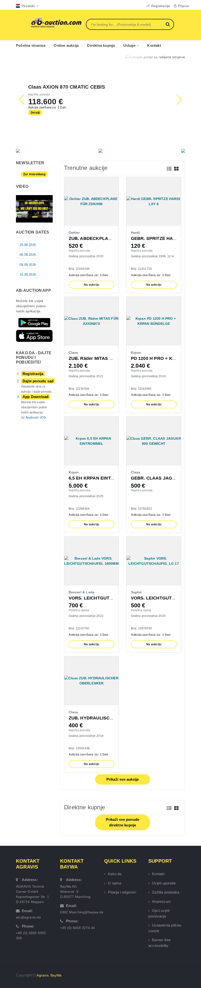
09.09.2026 (28, 265)
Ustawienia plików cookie (165, 928)
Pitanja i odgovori (122, 892)
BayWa (56, 975)
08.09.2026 (28, 255)
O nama (114, 883)
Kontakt (154, 45)
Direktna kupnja (101, 45)
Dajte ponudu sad (38, 381)
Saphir (136, 592)
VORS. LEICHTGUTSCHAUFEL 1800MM (111, 598)
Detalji (35, 112)
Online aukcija (66, 45)
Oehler (74, 233)
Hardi (135, 233)
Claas (73, 352)
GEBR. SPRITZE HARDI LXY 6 (163, 238)
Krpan (136, 352)
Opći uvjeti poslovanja (158, 913)
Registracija (160, 6)
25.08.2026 (28, 245)
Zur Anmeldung (34, 174)
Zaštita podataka (165, 892)
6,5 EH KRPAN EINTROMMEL (100, 478)
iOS (43, 417)
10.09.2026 (28, 274)
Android (31, 417)
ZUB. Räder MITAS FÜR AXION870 (105, 358)
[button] (179, 99)
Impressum (161, 901)
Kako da (114, 874)
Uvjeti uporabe (164, 883)
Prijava (183, 6)
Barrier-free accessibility (159, 943)
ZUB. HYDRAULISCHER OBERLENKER (110, 718)
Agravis (42, 975)
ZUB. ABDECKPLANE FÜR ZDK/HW (106, 238)
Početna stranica (30, 45)
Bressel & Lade (82, 592)
